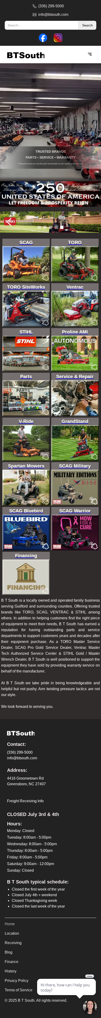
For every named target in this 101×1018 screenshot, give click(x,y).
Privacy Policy (16, 981)
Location (12, 933)
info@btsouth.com (22, 758)
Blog (8, 952)
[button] (89, 54)
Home (10, 924)
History (10, 971)
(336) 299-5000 (20, 752)
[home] (25, 55)
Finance (11, 962)
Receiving (13, 943)
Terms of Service (18, 990)
